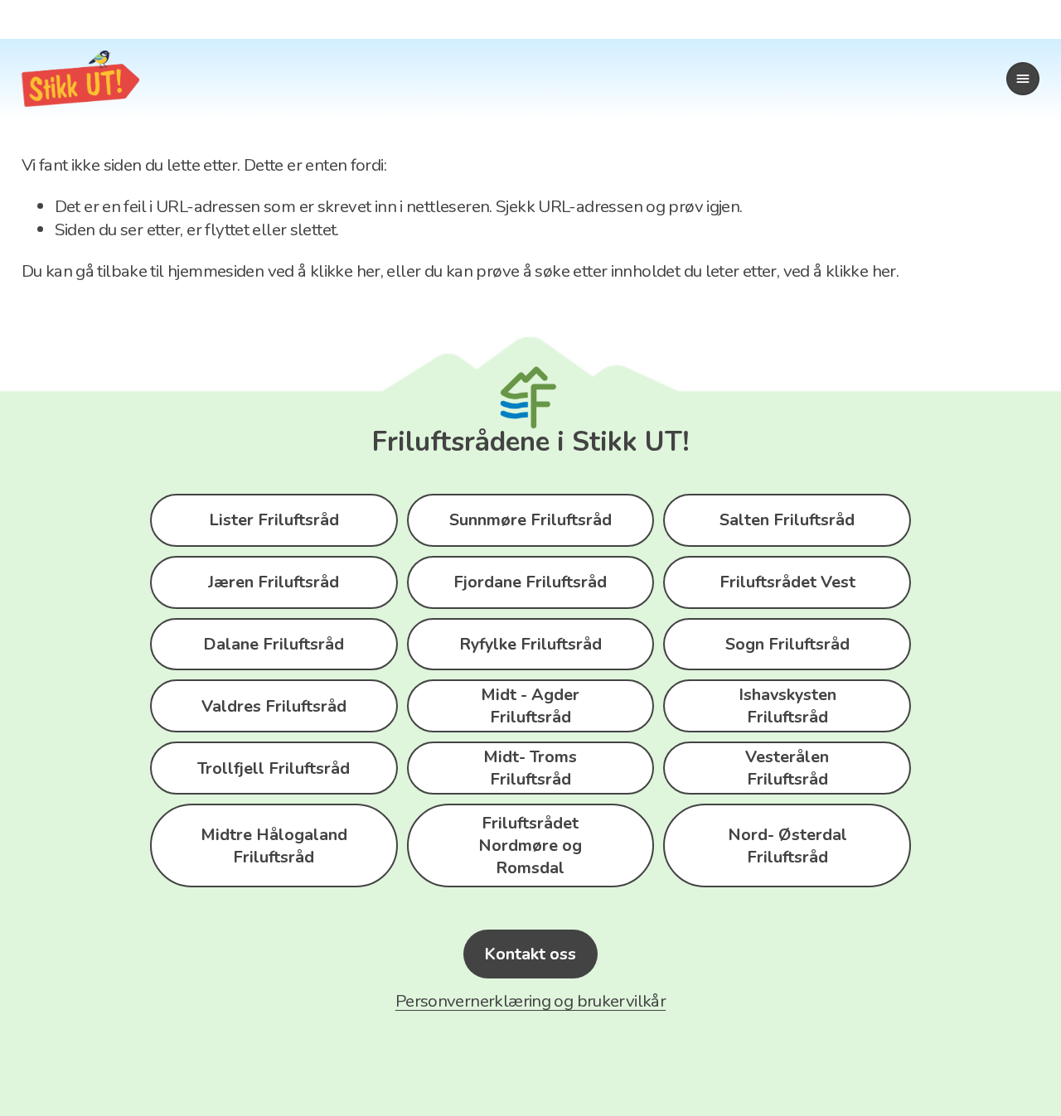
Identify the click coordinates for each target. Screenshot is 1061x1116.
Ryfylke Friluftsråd (530, 644)
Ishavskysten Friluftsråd (787, 706)
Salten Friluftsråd (787, 520)
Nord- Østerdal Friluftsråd (787, 846)
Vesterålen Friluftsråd (787, 768)
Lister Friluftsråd (274, 520)
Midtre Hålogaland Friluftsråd (274, 846)
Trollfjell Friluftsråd (273, 768)
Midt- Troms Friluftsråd (530, 768)
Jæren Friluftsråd (273, 582)
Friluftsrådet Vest (787, 582)
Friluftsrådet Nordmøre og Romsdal (530, 845)
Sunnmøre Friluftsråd (530, 520)
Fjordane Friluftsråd (530, 582)
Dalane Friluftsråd (273, 644)
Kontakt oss (530, 954)
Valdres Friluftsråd (273, 706)
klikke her (345, 271)
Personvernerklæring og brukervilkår (530, 1000)
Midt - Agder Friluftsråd (530, 706)
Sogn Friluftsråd (787, 644)
